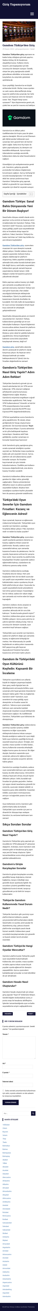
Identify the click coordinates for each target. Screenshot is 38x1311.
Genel (32, 49)
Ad (4, 1063)
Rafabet (5, 1212)
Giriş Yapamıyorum (16, 4)
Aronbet (5, 1258)
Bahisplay (6, 1156)
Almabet (6, 1188)
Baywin (5, 1132)
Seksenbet (6, 1230)
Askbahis (6, 1272)
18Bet (5, 1163)
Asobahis (6, 1275)
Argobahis (6, 1247)
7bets (5, 1142)
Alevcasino (7, 1177)
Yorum (6, 1034)
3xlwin (5, 1135)
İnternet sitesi (8, 1082)
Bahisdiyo (6, 1146)
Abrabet (5, 1167)
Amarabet (6, 1244)
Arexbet (5, 1205)
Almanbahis (7, 1191)
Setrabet (6, 1226)
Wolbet (5, 1233)
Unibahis (6, 1237)
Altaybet (6, 1195)
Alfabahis (6, 1181)
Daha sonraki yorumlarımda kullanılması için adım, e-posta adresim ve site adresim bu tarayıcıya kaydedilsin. (19, 1093)
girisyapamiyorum (22, 49)
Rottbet (5, 1219)
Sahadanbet (7, 1223)
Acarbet (5, 1170)
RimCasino (7, 1216)
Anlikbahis (6, 1202)
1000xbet (6, 1125)
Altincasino (7, 1198)
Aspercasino (7, 1282)
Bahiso (5, 1149)
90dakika (8, 1014)
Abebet (5, 1160)
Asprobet (6, 1286)
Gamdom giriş (8, 347)
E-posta (6, 1073)
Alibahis (6, 1184)
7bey (4, 1139)
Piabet (31, 1014)
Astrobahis (7, 1296)
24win (5, 1128)
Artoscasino (7, 1254)
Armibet (5, 1251)
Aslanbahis (7, 1279)
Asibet (5, 1265)
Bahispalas (7, 1153)
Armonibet (6, 1268)
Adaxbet (6, 1174)
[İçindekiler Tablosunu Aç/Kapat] (30, 194)
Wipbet (5, 1240)
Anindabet (6, 1209)
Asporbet (6, 1293)
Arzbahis (6, 1261)
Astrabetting (7, 1289)
